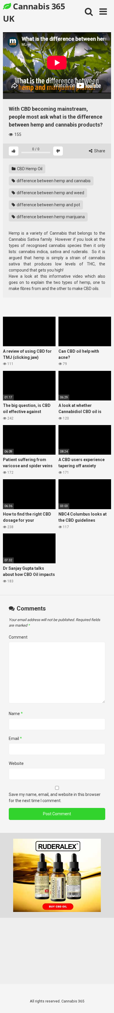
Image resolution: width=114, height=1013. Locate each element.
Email (15, 738)
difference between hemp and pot (48, 204)
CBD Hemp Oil (29, 168)
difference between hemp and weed (50, 192)
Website (16, 763)
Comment (18, 637)
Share (99, 151)
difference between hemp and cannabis (53, 180)
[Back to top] (103, 1001)
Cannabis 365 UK (34, 12)
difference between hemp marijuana (50, 216)
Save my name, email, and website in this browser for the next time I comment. (55, 797)
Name (16, 713)
